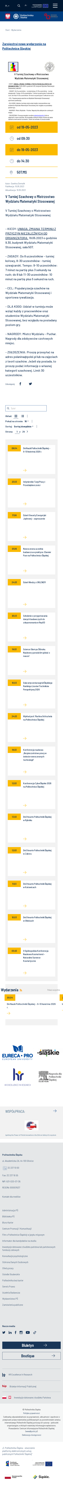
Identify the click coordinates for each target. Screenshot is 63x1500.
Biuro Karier (7, 1222)
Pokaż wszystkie (53, 990)
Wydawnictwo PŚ (10, 1298)
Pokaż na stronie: (14, 421)
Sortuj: (8, 426)
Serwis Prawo (8, 1286)
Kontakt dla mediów (11, 1196)
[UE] (38, 5)
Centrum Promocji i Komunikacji (17, 1228)
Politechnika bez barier (12, 1280)
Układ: (8, 416)
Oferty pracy (7, 1268)
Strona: (9, 431)
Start (7, 30)
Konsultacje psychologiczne (15, 1255)
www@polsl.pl (31, 1431)
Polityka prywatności (31, 1413)
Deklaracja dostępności (31, 1435)
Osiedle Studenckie (11, 1274)
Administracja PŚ (10, 1210)
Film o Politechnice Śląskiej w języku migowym (23, 1234)
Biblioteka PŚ (8, 1216)
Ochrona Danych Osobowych (15, 1262)
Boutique (27, 1355)
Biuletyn (28, 1345)
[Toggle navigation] (55, 6)
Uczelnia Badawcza (11, 1292)
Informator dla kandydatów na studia (19, 1240)
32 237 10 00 (13, 1167)
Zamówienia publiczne (12, 1304)
